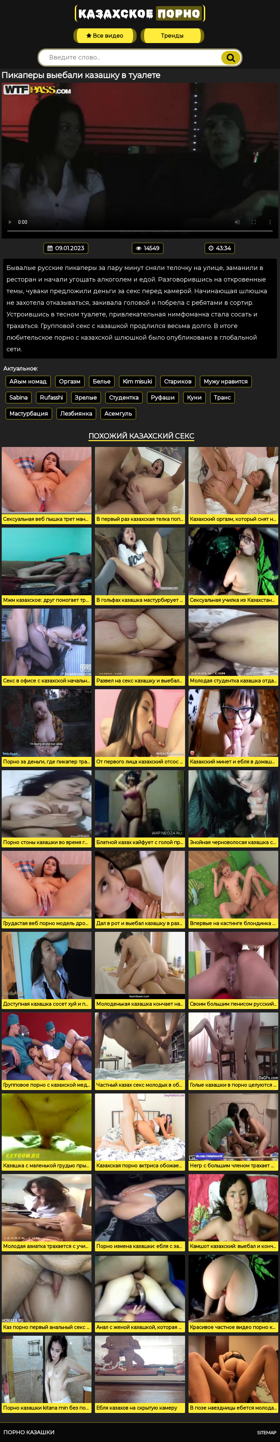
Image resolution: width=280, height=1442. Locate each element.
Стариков (178, 381)
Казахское (139, 13)
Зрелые (86, 397)
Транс (222, 397)
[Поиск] (230, 58)
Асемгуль (118, 413)
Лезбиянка (76, 413)
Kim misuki (137, 381)
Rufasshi (51, 397)
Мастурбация (29, 413)
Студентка (124, 397)
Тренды (172, 35)
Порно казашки (29, 1432)
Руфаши (163, 397)
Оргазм (70, 381)
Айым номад (28, 381)
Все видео (107, 35)
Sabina (19, 397)
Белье (102, 381)
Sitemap (267, 1432)
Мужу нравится (226, 381)
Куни (194, 397)
